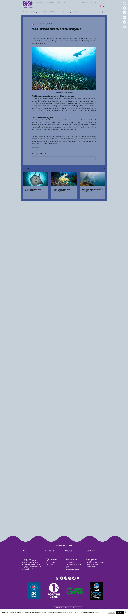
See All (103, 169)
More (85, 12)
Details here (96, 612)
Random (78, 12)
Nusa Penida (44, 12)
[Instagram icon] (65, 578)
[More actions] (95, 24)
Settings (111, 612)
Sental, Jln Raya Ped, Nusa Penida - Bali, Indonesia (68, 606)
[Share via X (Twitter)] (37, 153)
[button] (39, 2)
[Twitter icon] (74, 578)
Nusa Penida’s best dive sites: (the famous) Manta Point (92, 190)
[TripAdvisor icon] (69, 578)
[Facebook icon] (61, 578)
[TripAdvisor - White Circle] (124, 17)
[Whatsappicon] (57, 578)
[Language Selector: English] (101, 6)
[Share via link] (45, 153)
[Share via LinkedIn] (41, 153)
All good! (120, 612)
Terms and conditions (72, 570)
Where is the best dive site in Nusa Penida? (34, 190)
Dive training (34, 12)
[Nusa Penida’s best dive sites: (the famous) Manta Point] (92, 179)
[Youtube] (124, 26)
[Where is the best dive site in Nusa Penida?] (35, 179)
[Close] (126, 612)
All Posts (25, 12)
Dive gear (70, 12)
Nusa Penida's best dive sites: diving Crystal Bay (62, 190)
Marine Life (61, 12)
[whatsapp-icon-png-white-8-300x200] (124, 3)
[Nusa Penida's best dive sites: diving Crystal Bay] (64, 179)
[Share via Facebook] (32, 153)
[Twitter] (124, 22)
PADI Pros (52, 12)
